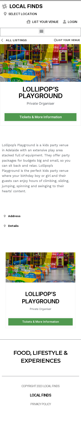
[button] (41, 31)
